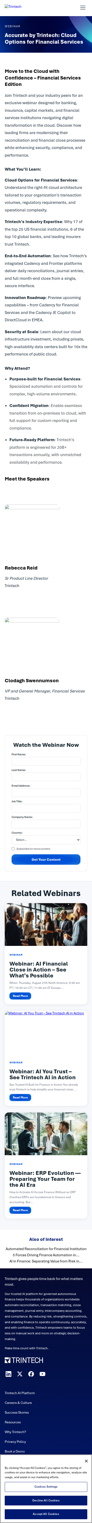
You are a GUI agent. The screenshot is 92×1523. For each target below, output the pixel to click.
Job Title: (17, 801)
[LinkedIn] (8, 1374)
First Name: (19, 754)
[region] (46, 1488)
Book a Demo (15, 1451)
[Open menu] (82, 7)
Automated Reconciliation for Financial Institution (46, 1249)
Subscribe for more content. (34, 848)
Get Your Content (46, 859)
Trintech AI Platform (20, 1393)
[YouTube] (42, 1374)
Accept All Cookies (46, 1514)
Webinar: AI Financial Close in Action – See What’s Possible (38, 969)
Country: (17, 832)
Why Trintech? (15, 1432)
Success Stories (17, 1412)
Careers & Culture (18, 1403)
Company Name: (22, 817)
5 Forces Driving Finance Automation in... (46, 1255)
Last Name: (19, 770)
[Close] (86, 1461)
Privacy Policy (15, 1441)
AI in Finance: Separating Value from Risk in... (46, 1261)
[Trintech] (19, 7)
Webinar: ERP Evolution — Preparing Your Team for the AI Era (45, 1178)
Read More (20, 996)
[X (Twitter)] (20, 1374)
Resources (13, 1422)
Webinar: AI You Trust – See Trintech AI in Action (42, 1074)
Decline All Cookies (45, 1500)
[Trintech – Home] (46, 1360)
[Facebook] (31, 1374)
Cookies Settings (46, 1487)
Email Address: (21, 785)
